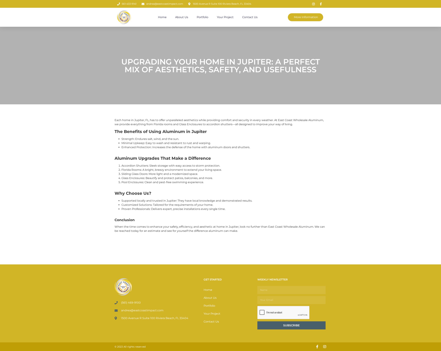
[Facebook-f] (317, 346)
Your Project (225, 17)
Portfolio (202, 17)
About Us (181, 17)
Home (162, 17)
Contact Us (250, 17)
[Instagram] (324, 346)
